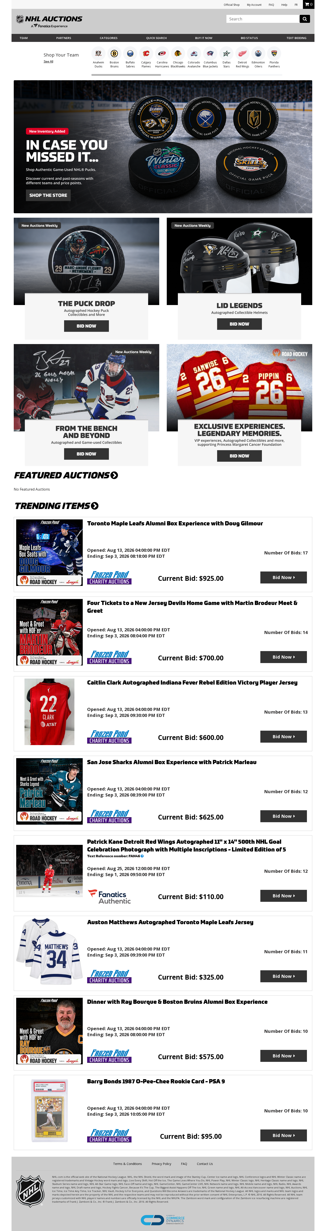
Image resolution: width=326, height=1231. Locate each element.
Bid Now (282, 577)
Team (24, 38)
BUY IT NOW (203, 38)
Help (284, 5)
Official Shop (232, 5)
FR (296, 5)
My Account (254, 5)
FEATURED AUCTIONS (62, 475)
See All (48, 61)
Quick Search (156, 38)
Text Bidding (296, 38)
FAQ (271, 5)
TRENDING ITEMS (52, 506)
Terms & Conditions (127, 1164)
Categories (109, 38)
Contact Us (205, 1164)
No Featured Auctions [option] (32, 489)
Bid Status (249, 38)
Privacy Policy (161, 1164)
